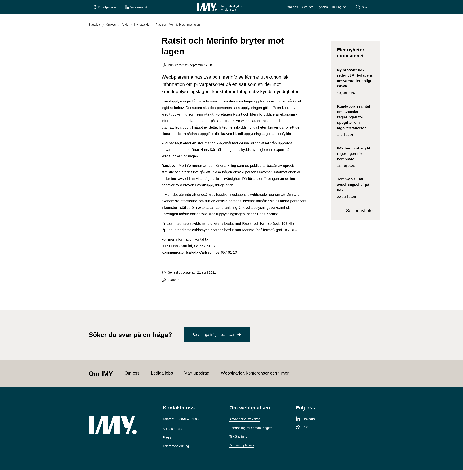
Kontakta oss (172, 429)
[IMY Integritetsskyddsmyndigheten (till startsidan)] (219, 7)
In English (339, 7)
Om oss (292, 7)
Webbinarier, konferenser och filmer (255, 373)
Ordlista (307, 7)
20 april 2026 (353, 187)
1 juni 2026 (353, 120)
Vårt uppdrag (196, 373)
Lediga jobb (162, 373)
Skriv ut (173, 280)
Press (167, 437)
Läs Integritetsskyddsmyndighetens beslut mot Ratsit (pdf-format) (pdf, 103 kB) (230, 223)
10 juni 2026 (355, 81)
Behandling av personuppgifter (251, 428)
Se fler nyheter (360, 210)
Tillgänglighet (238, 436)
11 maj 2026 (354, 157)
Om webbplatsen (241, 445)
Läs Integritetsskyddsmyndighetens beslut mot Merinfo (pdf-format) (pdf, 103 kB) (232, 230)
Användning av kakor (244, 419)
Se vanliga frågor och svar (213, 335)
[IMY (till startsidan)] (120, 425)
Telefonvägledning (176, 446)
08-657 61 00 (189, 419)
